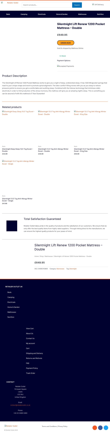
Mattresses (82, 14)
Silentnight (73, 269)
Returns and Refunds (34, 358)
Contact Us (30, 338)
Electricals (42, 14)
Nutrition (100, 14)
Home (36, 256)
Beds (8, 14)
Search (77, 5)
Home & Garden (62, 14)
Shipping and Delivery (34, 353)
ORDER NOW (66, 43)
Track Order (30, 373)
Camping (24, 14)
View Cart (30, 328)
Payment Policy (32, 368)
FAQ (27, 363)
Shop (42, 256)
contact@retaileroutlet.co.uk (20, 405)
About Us (29, 333)
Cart (27, 348)
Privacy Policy (62, 426)
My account (30, 343)
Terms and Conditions (49, 426)
